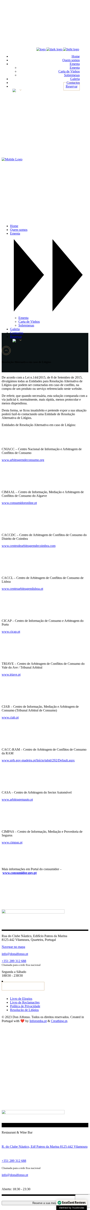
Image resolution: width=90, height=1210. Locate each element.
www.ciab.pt (10, 717)
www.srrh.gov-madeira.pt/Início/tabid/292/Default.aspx (38, 760)
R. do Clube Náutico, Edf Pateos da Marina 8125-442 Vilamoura (44, 1146)
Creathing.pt (59, 1021)
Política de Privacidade (25, 1006)
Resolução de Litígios (24, 1010)
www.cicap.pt (11, 631)
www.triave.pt (11, 674)
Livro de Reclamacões (25, 1002)
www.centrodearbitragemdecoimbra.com (28, 546)
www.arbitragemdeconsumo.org (23, 460)
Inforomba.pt (38, 1021)
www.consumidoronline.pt (19, 503)
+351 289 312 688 (14, 961)
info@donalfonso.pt (15, 954)
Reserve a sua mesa (45, 1203)
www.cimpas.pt (12, 842)
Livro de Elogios (21, 998)
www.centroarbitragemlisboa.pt (22, 588)
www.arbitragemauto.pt (17, 799)
